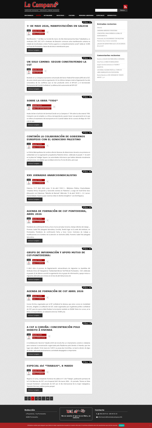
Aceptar (121, 425)
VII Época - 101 (87, 323)
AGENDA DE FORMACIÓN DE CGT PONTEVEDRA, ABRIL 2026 (57, 212)
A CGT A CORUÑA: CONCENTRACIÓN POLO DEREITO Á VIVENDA (53, 328)
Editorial (99, 27)
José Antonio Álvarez (43, 108)
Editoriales (29, 15)
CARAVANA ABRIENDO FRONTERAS (107, 30)
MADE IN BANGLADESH (112, 62)
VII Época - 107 (87, 22)
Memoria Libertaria (86, 15)
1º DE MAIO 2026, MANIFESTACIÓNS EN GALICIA (57, 25)
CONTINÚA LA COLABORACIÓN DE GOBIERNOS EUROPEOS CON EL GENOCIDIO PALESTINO (56, 138)
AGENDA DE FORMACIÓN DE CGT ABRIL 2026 (55, 291)
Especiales (100, 15)
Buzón (38, 15)
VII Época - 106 (87, 58)
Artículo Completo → (34, 50)
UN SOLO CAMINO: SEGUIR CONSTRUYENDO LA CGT (56, 63)
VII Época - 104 (87, 171)
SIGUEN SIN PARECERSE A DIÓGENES (113, 59)
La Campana (40, 34)
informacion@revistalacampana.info (110, 417)
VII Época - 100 (87, 362)
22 (47, 398)
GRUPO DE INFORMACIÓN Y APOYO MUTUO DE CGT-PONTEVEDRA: (56, 254)
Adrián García (40, 338)
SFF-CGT (38, 72)
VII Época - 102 (87, 248)
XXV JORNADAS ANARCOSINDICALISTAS (52, 175)
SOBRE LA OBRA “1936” (42, 100)
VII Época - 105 (87, 97)
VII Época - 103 (87, 207)
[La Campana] (41, 5)
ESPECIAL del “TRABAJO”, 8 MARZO (50, 365)
